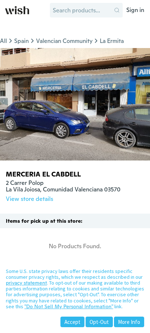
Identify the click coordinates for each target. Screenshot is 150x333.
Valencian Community (64, 41)
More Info (129, 321)
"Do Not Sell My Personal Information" (68, 306)
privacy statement (26, 283)
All (3, 41)
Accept (72, 321)
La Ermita (112, 41)
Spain (21, 41)
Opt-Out (99, 321)
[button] (117, 10)
